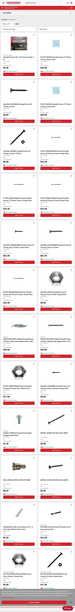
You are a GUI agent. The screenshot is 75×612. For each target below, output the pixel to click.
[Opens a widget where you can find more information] (67, 608)
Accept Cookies (34, 602)
